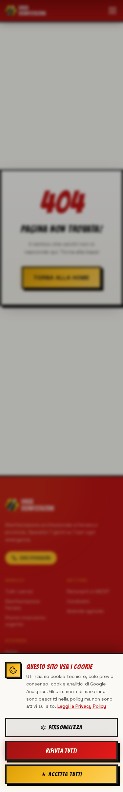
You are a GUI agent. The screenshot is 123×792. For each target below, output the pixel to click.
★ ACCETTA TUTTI (61, 774)
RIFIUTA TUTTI (61, 750)
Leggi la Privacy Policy (81, 706)
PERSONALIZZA (65, 727)
